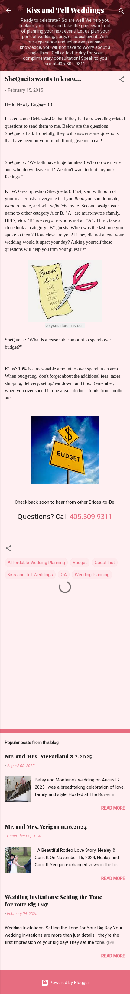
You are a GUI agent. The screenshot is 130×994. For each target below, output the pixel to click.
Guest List (105, 562)
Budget (80, 562)
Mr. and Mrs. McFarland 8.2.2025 (48, 756)
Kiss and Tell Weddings (65, 10)
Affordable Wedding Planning (36, 562)
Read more (113, 808)
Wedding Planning (92, 574)
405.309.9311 (91, 516)
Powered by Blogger (68, 982)
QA (64, 574)
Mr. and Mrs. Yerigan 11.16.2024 (46, 826)
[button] (121, 80)
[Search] (121, 12)
